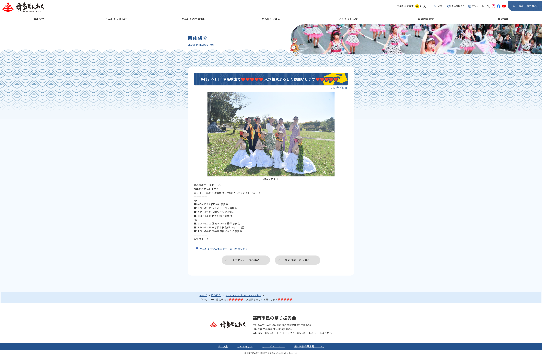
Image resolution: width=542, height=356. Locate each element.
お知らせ (38, 19)
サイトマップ (245, 346)
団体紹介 (216, 295)
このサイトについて (273, 346)
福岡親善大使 (426, 19)
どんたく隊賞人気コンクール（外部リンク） (225, 249)
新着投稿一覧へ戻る (297, 260)
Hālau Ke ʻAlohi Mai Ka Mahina (243, 295)
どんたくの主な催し (194, 19)
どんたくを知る (271, 19)
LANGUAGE (457, 6)
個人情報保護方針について (309, 346)
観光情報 (503, 19)
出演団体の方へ (527, 6)
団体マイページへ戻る (246, 260)
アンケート (478, 6)
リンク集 (223, 346)
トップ (203, 295)
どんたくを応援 (348, 19)
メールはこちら (323, 333)
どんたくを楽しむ (116, 19)
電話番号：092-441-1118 (267, 333)
